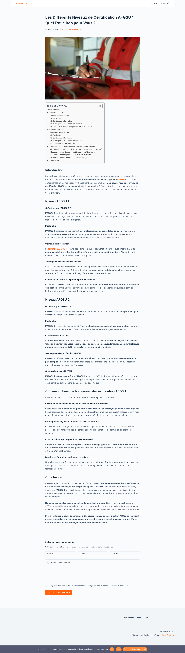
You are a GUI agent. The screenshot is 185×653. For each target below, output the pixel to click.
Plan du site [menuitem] (142, 617)
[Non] (182, 649)
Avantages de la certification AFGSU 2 (67, 141)
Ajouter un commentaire (58, 562)
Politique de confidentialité (135, 649)
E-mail (83, 554)
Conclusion (54, 160)
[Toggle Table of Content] (99, 106)
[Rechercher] (168, 3)
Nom (50, 554)
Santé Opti (21, 3)
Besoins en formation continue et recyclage (70, 157)
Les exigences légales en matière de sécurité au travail (74, 152)
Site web (116, 554)
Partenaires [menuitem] (129, 617)
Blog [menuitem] (163, 3)
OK (112, 649)
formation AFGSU (56, 249)
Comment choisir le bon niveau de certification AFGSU (72, 146)
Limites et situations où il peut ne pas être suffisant (72, 127)
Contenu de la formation (62, 121)
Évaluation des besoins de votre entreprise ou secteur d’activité (77, 149)
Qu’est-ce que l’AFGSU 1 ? (62, 115)
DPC (69, 29)
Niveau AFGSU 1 (56, 113)
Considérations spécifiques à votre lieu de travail (72, 155)
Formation (76, 29)
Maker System (167, 635)
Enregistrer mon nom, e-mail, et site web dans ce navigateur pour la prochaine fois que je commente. (88, 586)
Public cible (57, 118)
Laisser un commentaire (59, 592)
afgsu (64, 29)
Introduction (53, 110)
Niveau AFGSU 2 (56, 129)
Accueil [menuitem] (154, 3)
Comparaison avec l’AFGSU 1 (64, 143)
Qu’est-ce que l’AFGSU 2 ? (62, 132)
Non (118, 649)
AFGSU (120, 179)
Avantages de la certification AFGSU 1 (67, 124)
